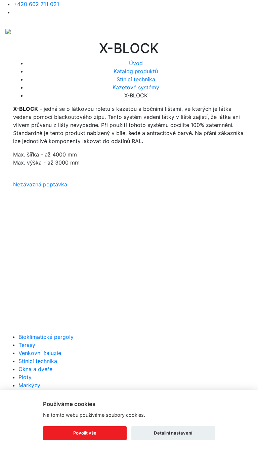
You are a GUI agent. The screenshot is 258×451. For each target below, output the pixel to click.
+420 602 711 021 (36, 4)
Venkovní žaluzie (39, 353)
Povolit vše (84, 433)
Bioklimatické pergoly (46, 336)
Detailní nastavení (173, 433)
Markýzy (29, 385)
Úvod (136, 63)
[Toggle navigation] (248, 31)
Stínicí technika (136, 79)
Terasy (26, 345)
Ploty (25, 377)
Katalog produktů (136, 71)
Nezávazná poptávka (40, 184)
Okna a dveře (35, 369)
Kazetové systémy (136, 87)
